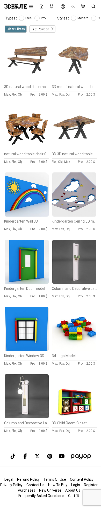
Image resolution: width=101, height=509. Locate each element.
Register (91, 485)
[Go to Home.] (13, 6)
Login (75, 485)
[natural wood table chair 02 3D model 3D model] (27, 148)
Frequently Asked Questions (41, 496)
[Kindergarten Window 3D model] (27, 350)
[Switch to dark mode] (70, 7)
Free (28, 18)
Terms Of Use (55, 479)
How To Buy (57, 485)
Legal (8, 479)
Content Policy (81, 479)
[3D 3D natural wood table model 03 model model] (74, 148)
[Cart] (83, 6)
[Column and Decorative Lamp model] (27, 417)
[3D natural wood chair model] (27, 81)
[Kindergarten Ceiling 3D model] (74, 215)
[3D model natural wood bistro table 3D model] (74, 81)
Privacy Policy (11, 485)
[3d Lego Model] (74, 350)
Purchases (26, 490)
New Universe (50, 490)
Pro (43, 18)
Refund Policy (28, 479)
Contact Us (35, 485)
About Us (72, 490)
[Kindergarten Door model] (27, 282)
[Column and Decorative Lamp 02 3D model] (74, 282)
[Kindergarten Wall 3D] (27, 215)
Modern (83, 18)
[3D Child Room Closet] (74, 417)
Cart (72, 496)
